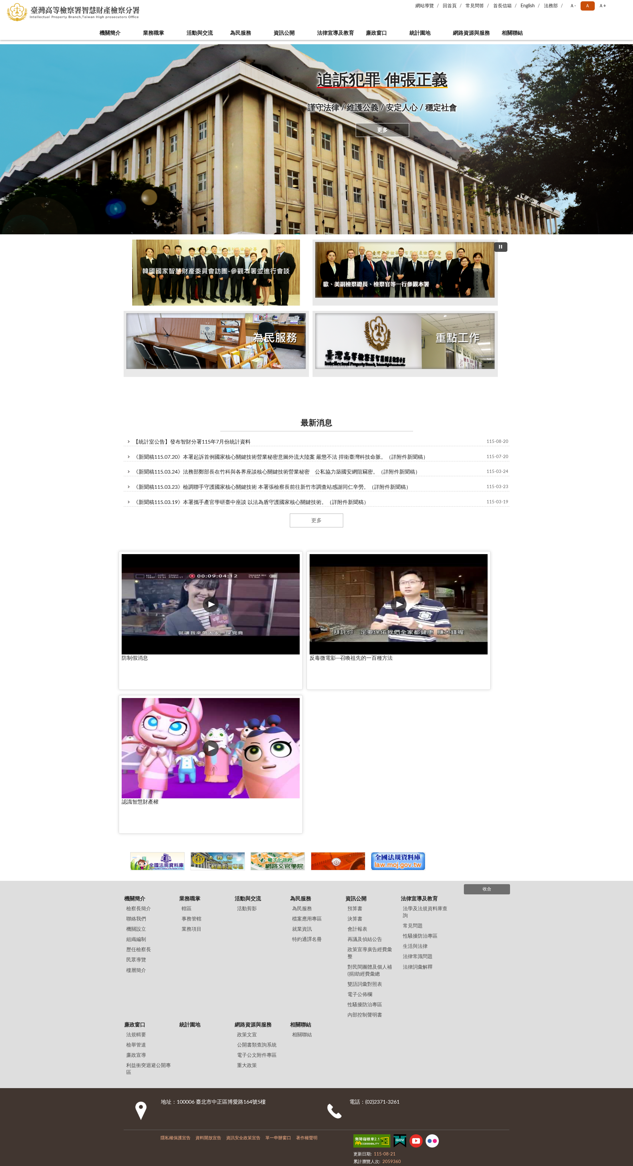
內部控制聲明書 (364, 799)
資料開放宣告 (208, 922)
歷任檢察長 (138, 734)
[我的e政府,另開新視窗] (400, 927)
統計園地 (420, 33)
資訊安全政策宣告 (243, 922)
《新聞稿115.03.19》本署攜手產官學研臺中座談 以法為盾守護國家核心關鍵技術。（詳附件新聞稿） (251, 488)
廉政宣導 (136, 839)
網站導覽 (424, 6)
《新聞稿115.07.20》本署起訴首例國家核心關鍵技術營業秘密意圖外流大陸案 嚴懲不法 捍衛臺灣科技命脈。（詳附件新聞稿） (280, 443)
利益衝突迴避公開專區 (148, 853)
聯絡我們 (136, 703)
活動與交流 (195, 33)
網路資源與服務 (471, 33)
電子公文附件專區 (257, 839)
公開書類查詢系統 (257, 829)
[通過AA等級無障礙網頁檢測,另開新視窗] (371, 927)
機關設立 (136, 713)
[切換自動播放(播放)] (500, 247)
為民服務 (236, 33)
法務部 (551, 6)
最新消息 (316, 410)
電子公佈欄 (359, 778)
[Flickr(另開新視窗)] (432, 927)
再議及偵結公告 (364, 723)
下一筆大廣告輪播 (506, 305)
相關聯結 (517, 33)
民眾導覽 (136, 744)
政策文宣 (247, 819)
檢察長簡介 (138, 693)
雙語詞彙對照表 (364, 768)
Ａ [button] (587, 6)
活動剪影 (299, 380)
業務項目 (191, 713)
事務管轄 (191, 703)
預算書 (354, 693)
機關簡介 (105, 33)
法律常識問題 (418, 741)
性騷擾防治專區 (364, 788)
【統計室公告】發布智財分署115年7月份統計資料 (192, 428)
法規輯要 (136, 819)
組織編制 (136, 723)
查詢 (623, 10)
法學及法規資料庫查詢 (425, 697)
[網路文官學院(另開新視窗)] (316, 648)
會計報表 (357, 713)
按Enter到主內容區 (25, 5)
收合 (487, 674)
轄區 (187, 693)
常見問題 (413, 710)
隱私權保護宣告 (176, 922)
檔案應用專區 (307, 703)
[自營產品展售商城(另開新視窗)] (391, 648)
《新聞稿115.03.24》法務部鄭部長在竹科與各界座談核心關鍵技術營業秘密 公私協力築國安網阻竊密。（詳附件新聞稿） (276, 458)
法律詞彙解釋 (418, 751)
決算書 (354, 703)
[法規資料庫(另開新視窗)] (167, 648)
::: (3, 42)
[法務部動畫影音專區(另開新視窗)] (242, 648)
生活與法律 (415, 730)
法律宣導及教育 (331, 33)
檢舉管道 (136, 829)
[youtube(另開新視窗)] (416, 927)
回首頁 (450, 6)
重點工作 (333, 380)
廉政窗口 (376, 33)
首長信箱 (502, 6)
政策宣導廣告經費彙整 (369, 738)
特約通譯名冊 (307, 723)
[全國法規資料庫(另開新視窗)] (465, 648)
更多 (382, 130)
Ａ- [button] (573, 6)
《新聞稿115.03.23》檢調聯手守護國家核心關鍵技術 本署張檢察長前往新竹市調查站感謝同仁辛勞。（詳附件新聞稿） (272, 473)
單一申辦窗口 (278, 922)
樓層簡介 (136, 754)
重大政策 (247, 850)
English (528, 6)
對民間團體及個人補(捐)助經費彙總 (369, 755)
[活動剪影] (316, 304)
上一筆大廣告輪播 (126, 305)
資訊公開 (279, 33)
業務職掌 (149, 33)
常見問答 (475, 6)
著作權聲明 (306, 922)
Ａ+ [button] (602, 6)
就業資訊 (302, 713)
